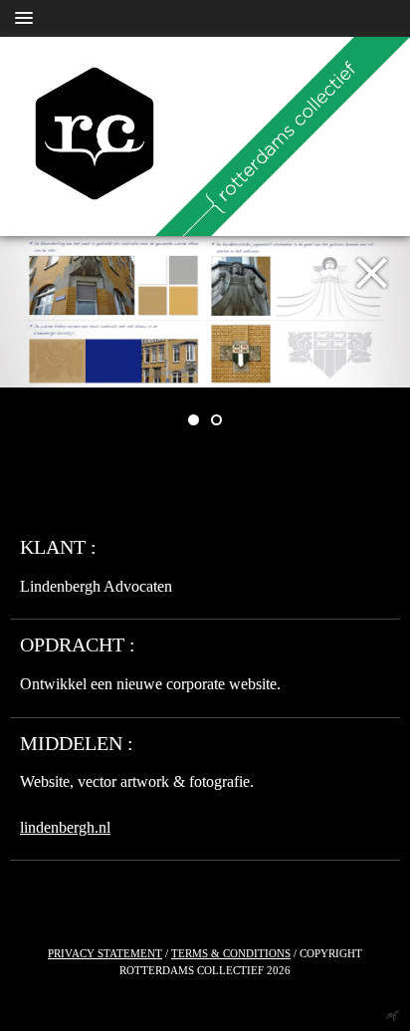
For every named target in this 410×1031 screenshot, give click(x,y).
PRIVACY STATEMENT (105, 953)
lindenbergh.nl (65, 827)
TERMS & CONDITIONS (231, 953)
